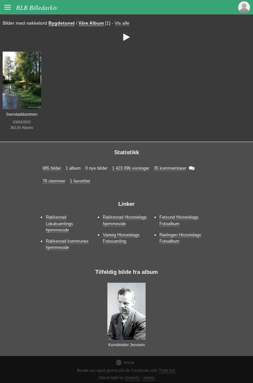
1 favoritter (80, 181)
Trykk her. (167, 370)
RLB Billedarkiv (37, 7)
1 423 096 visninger (130, 168)
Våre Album (91, 23)
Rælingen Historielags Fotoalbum (180, 238)
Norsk (125, 362)
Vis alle (122, 23)
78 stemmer (53, 181)
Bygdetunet (61, 23)
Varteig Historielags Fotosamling (121, 238)
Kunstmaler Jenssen (126, 345)
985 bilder (51, 168)
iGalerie (132, 378)
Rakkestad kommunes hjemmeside (67, 244)
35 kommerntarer (170, 168)
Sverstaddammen (22, 114)
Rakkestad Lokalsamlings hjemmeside (59, 223)
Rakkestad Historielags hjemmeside (125, 220)
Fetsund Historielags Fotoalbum (179, 220)
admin (149, 378)
